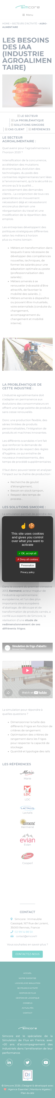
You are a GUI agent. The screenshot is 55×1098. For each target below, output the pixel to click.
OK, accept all (28, 553)
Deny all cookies (28, 559)
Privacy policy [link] (27, 572)
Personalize (27, 565)
